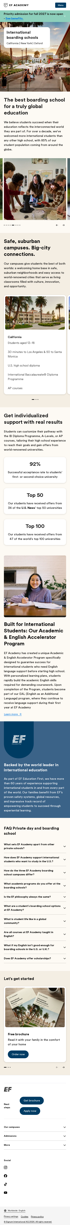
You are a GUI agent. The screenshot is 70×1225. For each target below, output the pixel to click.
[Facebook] (35, 1175)
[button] (64, 16)
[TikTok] (35, 1184)
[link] (16, 5)
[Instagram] (35, 1167)
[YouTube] (35, 1192)
